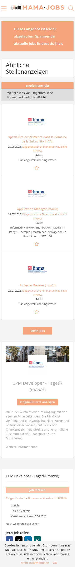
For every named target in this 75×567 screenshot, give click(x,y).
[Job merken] (37, 167)
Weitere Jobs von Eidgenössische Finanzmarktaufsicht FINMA (30, 95)
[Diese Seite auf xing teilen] (37, 540)
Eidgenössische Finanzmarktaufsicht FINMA (36, 498)
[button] (67, 36)
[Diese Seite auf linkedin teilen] (28, 540)
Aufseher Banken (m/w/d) (37, 285)
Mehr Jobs (37, 331)
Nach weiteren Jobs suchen (22, 524)
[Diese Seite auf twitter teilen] (18, 540)
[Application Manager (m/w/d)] (37, 193)
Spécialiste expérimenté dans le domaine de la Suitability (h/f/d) (37, 139)
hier (58, 43)
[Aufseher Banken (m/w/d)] (37, 269)
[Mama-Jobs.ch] (38, 7)
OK (55, 563)
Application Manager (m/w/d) (37, 209)
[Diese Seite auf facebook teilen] (9, 540)
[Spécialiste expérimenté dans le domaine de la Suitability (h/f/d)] (37, 121)
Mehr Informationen (35, 563)
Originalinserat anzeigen (37, 402)
